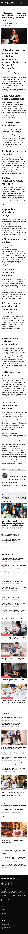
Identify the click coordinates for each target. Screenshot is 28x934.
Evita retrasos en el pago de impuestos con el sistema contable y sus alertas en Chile (12, 596)
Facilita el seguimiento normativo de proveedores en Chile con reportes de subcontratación (13, 566)
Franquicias (4, 836)
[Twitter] (8, 883)
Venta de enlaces (5, 519)
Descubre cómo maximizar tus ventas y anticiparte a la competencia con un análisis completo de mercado (13, 793)
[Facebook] (2, 883)
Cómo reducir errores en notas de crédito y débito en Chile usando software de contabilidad (13, 611)
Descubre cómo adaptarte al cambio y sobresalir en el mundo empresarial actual (12, 723)
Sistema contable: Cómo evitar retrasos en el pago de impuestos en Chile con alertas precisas (13, 573)
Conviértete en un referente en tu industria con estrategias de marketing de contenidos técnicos (13, 852)
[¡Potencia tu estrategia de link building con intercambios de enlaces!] (14, 670)
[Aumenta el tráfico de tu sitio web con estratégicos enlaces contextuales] (14, 649)
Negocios (3, 557)
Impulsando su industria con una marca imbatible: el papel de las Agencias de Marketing (13, 804)
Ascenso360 (4, 914)
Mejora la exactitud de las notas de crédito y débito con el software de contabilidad (13, 588)
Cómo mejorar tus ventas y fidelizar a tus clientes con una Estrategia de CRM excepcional (13, 864)
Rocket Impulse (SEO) (6, 927)
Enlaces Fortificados (5, 924)
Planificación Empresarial (7, 698)
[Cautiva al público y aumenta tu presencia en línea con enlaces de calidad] (14, 628)
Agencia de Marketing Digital (7, 925)
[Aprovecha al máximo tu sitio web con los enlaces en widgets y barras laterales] (14, 510)
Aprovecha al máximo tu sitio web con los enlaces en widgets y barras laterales (12, 523)
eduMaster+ (4, 928)
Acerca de (5, 469)
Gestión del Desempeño (10, 7)
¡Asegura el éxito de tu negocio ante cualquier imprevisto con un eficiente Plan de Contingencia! (13, 712)
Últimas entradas (15, 469)
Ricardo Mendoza (5, 536)
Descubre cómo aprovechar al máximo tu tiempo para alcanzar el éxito (13, 747)
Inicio (2, 7)
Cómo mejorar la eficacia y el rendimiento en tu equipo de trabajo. (21, 496)
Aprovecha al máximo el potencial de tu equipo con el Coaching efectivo (7, 496)
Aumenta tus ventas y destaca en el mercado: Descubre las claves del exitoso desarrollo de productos (13, 859)
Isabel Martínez (13, 23)
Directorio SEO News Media (7, 921)
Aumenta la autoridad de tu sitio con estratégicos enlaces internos (10, 540)
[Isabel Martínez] (5, 475)
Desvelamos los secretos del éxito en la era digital (12, 815)
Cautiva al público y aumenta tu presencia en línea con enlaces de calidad (13, 638)
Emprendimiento (5, 744)
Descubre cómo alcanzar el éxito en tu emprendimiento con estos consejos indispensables (13, 840)
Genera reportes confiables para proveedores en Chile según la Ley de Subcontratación (13, 559)
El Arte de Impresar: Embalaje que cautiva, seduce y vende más (12, 810)
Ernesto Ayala (4, 843)
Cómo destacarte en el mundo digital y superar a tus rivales (13, 757)
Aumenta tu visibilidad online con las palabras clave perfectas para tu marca (13, 769)
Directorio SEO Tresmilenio (7, 923)
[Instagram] (5, 883)
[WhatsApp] (11, 883)
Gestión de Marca (6, 789)
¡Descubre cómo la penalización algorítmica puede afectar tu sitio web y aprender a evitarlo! (14, 763)
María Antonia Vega (5, 703)
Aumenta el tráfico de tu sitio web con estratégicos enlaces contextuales (11, 535)
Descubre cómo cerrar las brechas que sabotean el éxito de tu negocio (11, 718)
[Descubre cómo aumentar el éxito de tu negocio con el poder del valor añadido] (14, 691)
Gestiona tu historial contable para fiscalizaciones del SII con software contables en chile (13, 604)
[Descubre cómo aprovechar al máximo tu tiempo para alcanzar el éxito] (14, 737)
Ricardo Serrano (4, 530)
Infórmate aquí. (11, 486)
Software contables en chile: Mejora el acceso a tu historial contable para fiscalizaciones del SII (13, 580)
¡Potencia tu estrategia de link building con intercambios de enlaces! (12, 545)
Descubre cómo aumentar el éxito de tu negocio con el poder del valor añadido (13, 701)
